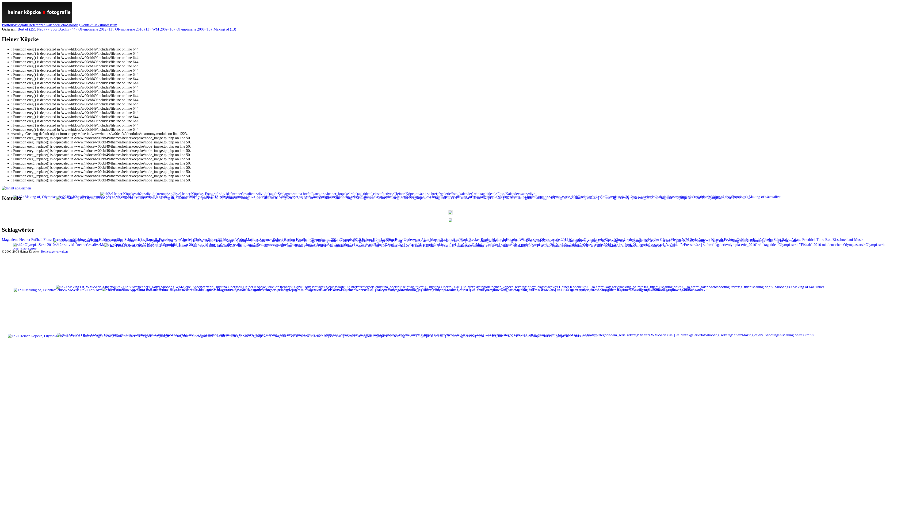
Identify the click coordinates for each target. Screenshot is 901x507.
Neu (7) (43, 29)
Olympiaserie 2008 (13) (194, 29)
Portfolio (8, 25)
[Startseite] (37, 22)
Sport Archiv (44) (63, 29)
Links (96, 25)
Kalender (52, 25)
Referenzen (37, 25)
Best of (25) (26, 29)
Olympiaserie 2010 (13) (132, 29)
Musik (858, 240)
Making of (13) (225, 29)
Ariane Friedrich (803, 240)
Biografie (22, 25)
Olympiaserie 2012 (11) (95, 29)
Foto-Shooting (69, 25)
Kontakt (86, 25)
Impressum (109, 25)
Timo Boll (824, 240)
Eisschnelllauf (842, 240)
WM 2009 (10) (163, 29)
